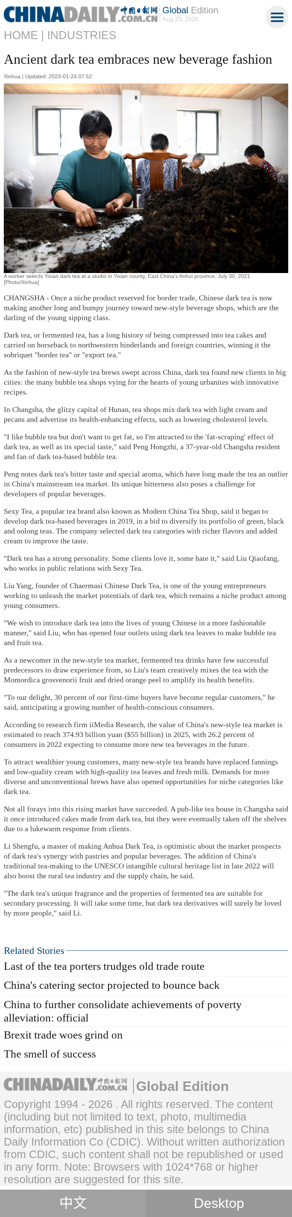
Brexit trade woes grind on (63, 1035)
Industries (81, 35)
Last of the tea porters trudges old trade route (104, 966)
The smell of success (50, 1054)
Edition (190, 10)
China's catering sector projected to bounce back (112, 985)
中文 (73, 1203)
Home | (24, 35)
